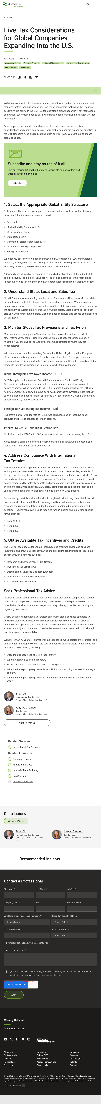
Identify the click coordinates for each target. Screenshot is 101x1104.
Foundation (9, 1061)
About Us (8, 1051)
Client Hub (9, 1065)
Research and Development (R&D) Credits (29, 561)
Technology (25, 67)
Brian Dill (21, 693)
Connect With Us (27, 722)
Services (74, 1055)
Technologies (76, 1058)
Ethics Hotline (43, 1065)
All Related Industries (23, 781)
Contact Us (42, 1051)
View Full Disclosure (12, 1085)
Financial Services (31, 63)
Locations (8, 1058)
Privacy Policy (43, 1058)
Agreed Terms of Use (46, 1061)
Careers (73, 1065)
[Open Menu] (97, 4)
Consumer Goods (12, 63)
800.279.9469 (17, 1028)
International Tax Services (78, 63)
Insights (10, 17)
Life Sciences (10, 67)
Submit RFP (42, 1055)
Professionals (10, 1055)
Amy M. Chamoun (26, 707)
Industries (74, 1051)
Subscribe (17, 182)
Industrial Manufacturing (53, 63)
